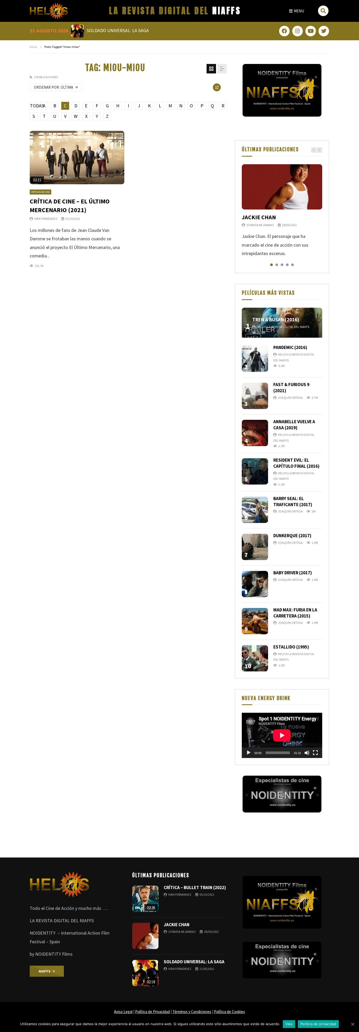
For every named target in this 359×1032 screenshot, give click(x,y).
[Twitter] (324, 31)
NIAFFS (175, 10)
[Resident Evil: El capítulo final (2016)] (255, 471)
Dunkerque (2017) (292, 536)
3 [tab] (282, 264)
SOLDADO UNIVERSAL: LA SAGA (194, 962)
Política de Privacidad (152, 1011)
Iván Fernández (45, 219)
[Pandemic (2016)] (255, 359)
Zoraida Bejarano (260, 225)
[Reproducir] (248, 752)
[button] (296, 11)
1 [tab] (271, 264)
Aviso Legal (123, 1011)
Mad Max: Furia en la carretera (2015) (295, 613)
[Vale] (352, 1024)
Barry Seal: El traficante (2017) (292, 501)
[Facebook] (284, 31)
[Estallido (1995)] (255, 658)
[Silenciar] (307, 752)
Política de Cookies (229, 1011)
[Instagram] (297, 31)
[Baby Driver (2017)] (255, 584)
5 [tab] (292, 264)
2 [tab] (276, 264)
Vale (289, 1024)
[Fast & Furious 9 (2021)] (255, 396)
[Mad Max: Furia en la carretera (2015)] (255, 621)
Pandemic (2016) (290, 347)
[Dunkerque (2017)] (255, 547)
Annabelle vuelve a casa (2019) (294, 425)
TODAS (34, 106)
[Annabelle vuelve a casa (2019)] (255, 433)
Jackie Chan (259, 217)
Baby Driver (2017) (292, 573)
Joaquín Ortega (290, 398)
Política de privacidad (318, 1024)
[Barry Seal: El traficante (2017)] (255, 510)
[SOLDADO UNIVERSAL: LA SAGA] (145, 973)
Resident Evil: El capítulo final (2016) (296, 463)
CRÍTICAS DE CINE (40, 192)
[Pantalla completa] (315, 752)
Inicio (33, 47)
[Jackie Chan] (282, 187)
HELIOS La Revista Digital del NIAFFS (283, 327)
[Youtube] (310, 31)
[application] (282, 735)
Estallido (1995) (291, 647)
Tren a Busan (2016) (275, 319)
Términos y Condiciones (191, 1011)
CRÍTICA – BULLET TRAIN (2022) (195, 887)
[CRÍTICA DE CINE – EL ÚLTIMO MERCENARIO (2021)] (77, 157)
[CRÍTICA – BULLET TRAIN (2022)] (145, 899)
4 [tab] (287, 264)
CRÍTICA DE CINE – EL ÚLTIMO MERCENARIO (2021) (70, 205)
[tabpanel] (282, 211)
